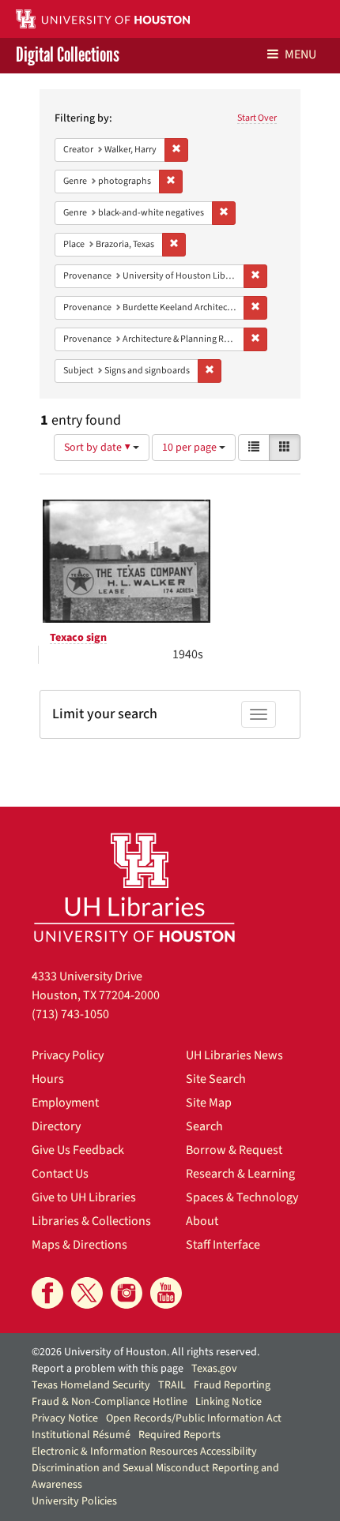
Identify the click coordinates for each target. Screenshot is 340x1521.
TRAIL (172, 1385)
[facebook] (47, 1293)
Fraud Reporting (232, 1385)
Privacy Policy (68, 1055)
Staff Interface (223, 1244)
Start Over (257, 118)
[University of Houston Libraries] (134, 886)
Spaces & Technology (242, 1197)
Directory (56, 1126)
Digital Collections (67, 55)
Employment (65, 1102)
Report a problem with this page (107, 1369)
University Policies (74, 1501)
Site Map (209, 1102)
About (202, 1221)
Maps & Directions (79, 1244)
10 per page (190, 447)
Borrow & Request (234, 1150)
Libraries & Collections (91, 1221)
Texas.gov (214, 1369)
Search (204, 1126)
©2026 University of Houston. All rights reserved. (145, 1352)
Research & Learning (240, 1173)
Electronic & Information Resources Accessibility (144, 1451)
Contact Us (60, 1173)
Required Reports (179, 1435)
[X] (87, 1293)
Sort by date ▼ (98, 447)
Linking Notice (228, 1402)
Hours (48, 1079)
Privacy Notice (65, 1418)
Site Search (216, 1079)
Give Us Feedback (78, 1150)
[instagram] (126, 1293)
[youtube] (166, 1293)
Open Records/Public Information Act (193, 1418)
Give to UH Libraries (84, 1197)
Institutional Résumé (81, 1435)
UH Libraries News (234, 1055)
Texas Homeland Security (91, 1385)
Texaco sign (78, 638)
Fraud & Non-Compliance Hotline (109, 1402)
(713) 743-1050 (70, 1014)
